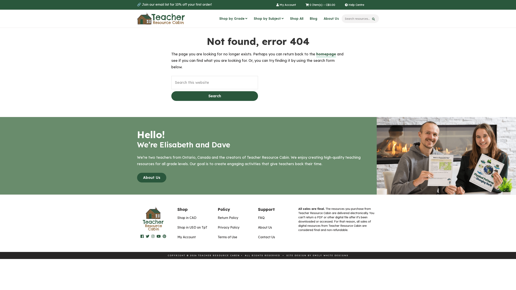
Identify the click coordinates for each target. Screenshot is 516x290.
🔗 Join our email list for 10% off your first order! (174, 4)
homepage (326, 54)
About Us (331, 19)
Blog (313, 19)
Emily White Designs (331, 255)
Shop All (296, 19)
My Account (287, 5)
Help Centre (356, 5)
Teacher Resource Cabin (161, 19)
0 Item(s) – (322, 5)
